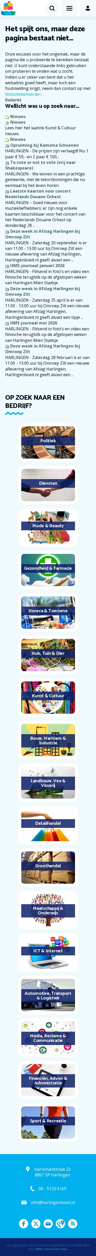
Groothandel (48, 866)
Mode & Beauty (48, 526)
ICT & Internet (48, 951)
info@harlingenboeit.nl (53, 1202)
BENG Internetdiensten (51, 1249)
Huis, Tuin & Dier (48, 653)
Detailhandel (48, 823)
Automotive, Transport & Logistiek (48, 996)
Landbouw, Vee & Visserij (48, 783)
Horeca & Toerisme (48, 611)
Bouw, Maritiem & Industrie (48, 741)
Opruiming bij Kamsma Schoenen (44, 145)
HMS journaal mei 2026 (33, 323)
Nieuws (18, 116)
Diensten (48, 483)
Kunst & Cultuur (48, 696)
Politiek (48, 441)
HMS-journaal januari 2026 (37, 265)
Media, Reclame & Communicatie (48, 1038)
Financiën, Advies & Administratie (48, 1081)
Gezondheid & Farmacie (48, 568)
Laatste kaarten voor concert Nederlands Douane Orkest (38, 193)
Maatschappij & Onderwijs (48, 911)
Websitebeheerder (23, 94)
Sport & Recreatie (48, 1121)
